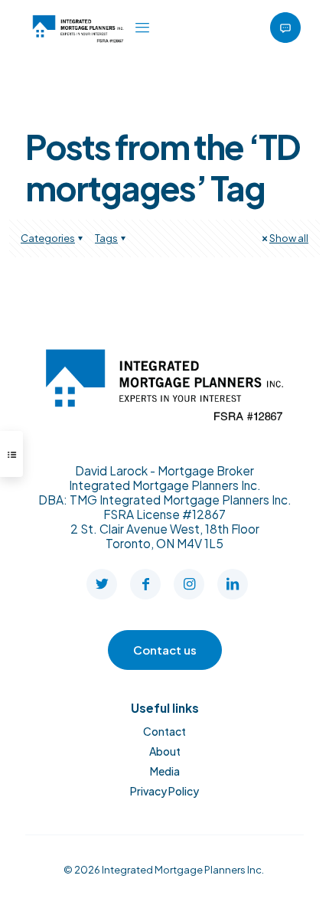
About (165, 751)
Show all (288, 238)
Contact (164, 731)
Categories (48, 238)
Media (165, 771)
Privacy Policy (164, 791)
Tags (106, 238)
